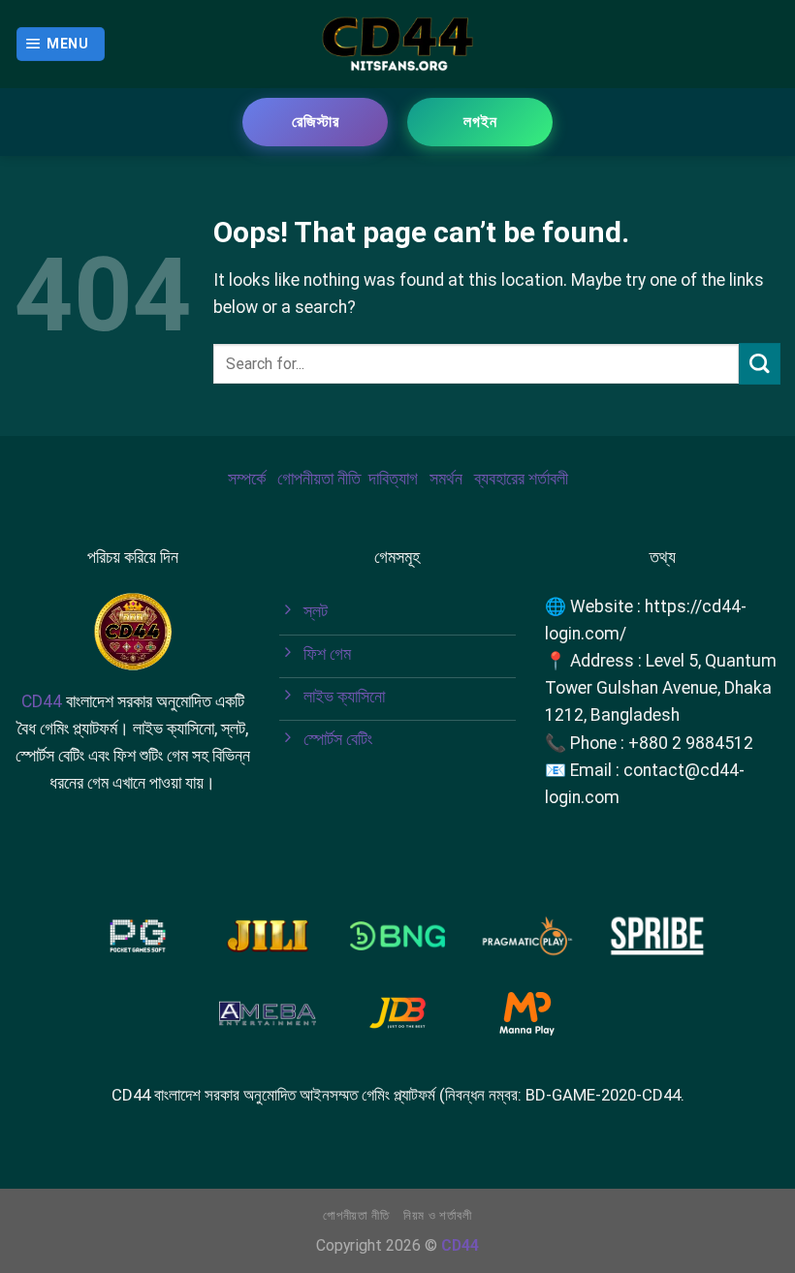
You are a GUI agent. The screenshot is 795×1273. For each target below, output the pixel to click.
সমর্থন (445, 478)
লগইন (480, 121)
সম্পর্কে (247, 478)
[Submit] (759, 364)
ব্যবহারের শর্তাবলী (521, 478)
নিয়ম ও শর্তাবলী (437, 1215)
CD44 (41, 701)
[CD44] (397, 44)
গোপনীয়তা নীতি (319, 478)
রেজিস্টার (315, 121)
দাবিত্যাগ (393, 478)
